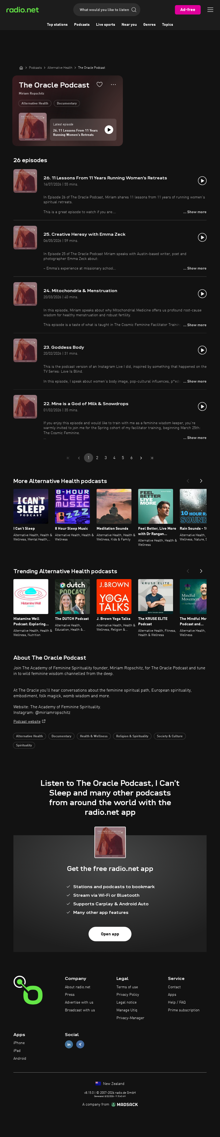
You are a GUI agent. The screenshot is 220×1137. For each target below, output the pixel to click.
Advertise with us (79, 1002)
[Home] (21, 68)
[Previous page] (79, 458)
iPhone (19, 1043)
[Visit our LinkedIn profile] (69, 1044)
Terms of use (127, 987)
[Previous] (187, 479)
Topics (167, 25)
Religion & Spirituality (132, 736)
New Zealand (113, 1084)
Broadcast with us (80, 1010)
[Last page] (152, 458)
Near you (129, 25)
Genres (149, 25)
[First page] (68, 458)
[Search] (134, 9)
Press (70, 995)
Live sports (105, 25)
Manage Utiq (126, 1010)
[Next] (201, 479)
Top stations (57, 25)
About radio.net (77, 987)
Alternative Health (34, 103)
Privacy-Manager (130, 1018)
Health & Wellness (94, 736)
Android (19, 1058)
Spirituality (24, 745)
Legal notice (126, 1002)
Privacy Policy (127, 995)
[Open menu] (210, 9)
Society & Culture (170, 736)
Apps (172, 995)
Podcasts (82, 25)
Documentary (67, 103)
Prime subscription (184, 1010)
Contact (174, 987)
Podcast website (27, 722)
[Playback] (109, 129)
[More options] (113, 84)
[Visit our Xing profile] (80, 1044)
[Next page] (141, 458)
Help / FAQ (177, 1002)
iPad (17, 1051)
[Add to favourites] (99, 84)
